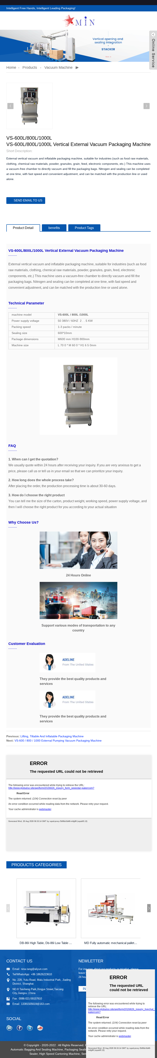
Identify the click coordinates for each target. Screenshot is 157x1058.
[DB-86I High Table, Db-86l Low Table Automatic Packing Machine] (46, 908)
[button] (147, 106)
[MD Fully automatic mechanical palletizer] (110, 908)
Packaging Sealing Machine (82, 1049)
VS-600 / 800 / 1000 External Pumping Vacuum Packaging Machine (58, 740)
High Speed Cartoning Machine (59, 1053)
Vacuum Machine (58, 67)
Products (29, 67)
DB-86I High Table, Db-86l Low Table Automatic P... (47, 943)
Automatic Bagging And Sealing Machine (37, 1049)
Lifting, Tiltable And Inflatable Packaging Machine (52, 736)
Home (11, 67)
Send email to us (28, 200)
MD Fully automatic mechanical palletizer (111, 943)
